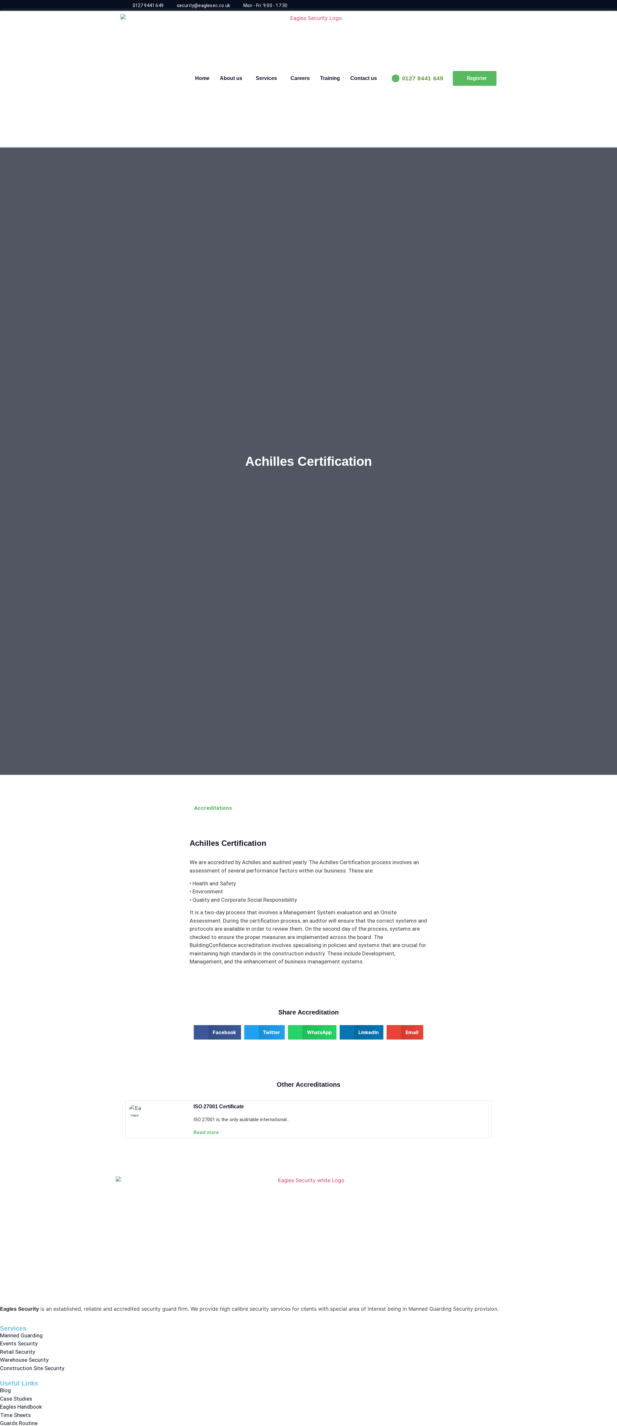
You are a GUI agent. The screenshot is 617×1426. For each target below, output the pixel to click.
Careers (300, 78)
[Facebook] (473, 5)
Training (330, 78)
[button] (217, 1032)
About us (231, 78)
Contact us (363, 78)
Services (266, 78)
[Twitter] (486, 5)
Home (202, 78)
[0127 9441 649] (395, 78)
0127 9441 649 (422, 78)
